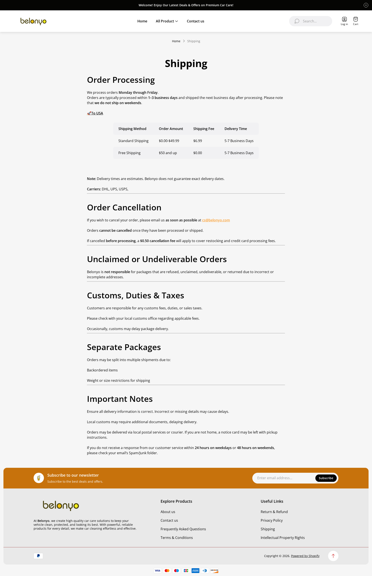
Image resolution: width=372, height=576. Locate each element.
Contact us (169, 520)
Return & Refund (274, 511)
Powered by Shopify (305, 556)
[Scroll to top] (333, 556)
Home (176, 41)
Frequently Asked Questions (183, 529)
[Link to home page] (60, 505)
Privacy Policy (272, 520)
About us (168, 511)
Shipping (268, 529)
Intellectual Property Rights (283, 537)
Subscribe (326, 478)
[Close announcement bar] (366, 5)
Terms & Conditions (177, 537)
